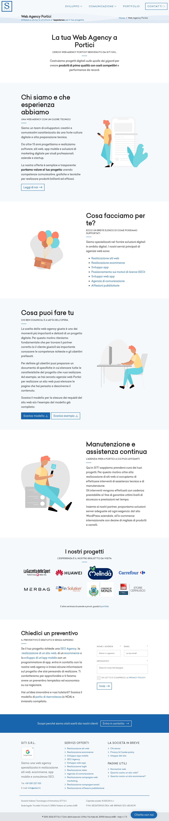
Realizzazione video (77, 770)
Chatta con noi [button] (144, 814)
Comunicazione (101, 6)
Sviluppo (72, 6)
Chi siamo (115, 748)
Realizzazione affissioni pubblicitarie (85, 788)
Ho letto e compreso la (124, 678)
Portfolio (131, 6)
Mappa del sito (118, 755)
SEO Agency (68, 648)
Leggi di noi (30, 187)
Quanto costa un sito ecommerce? (128, 776)
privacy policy (137, 678)
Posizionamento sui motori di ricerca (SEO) (118, 272)
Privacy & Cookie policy (122, 752)
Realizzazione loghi (77, 766)
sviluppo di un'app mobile (40, 657)
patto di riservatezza (48, 696)
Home (122, 18)
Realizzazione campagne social (83, 784)
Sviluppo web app (103, 276)
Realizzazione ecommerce (108, 262)
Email (127, 646)
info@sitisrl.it (34, 788)
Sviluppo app (100, 267)
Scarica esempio (64, 415)
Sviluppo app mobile (77, 755)
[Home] (7, 6)
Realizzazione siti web (105, 258)
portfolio (105, 606)
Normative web (118, 769)
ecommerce (71, 653)
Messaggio (103, 661)
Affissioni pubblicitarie (105, 285)
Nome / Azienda (105, 646)
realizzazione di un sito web (39, 653)
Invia (102, 686)
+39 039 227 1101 (33, 783)
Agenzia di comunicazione (108, 281)
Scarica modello (33, 415)
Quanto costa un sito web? (124, 772)
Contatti (154, 6)
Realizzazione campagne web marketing (82, 779)
